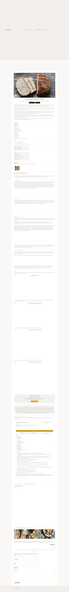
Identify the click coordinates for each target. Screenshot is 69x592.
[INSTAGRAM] (61, 29)
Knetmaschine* (16, 163)
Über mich (48, 29)
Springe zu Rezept (32, 102)
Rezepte (31, 29)
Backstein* (34, 163)
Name (15, 558)
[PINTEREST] (65, 29)
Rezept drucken (38, 102)
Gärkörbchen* (21, 163)
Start (22, 29)
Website (15, 566)
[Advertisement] (34, 65)
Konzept (44, 29)
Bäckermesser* (34, 270)
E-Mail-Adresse (16, 562)
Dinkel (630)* (18, 126)
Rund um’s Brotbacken (38, 29)
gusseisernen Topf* (28, 163)
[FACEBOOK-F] (63, 29)
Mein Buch (26, 29)
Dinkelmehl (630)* (27, 181)
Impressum (13, 590)
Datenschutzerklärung (19, 590)
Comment (15, 572)
